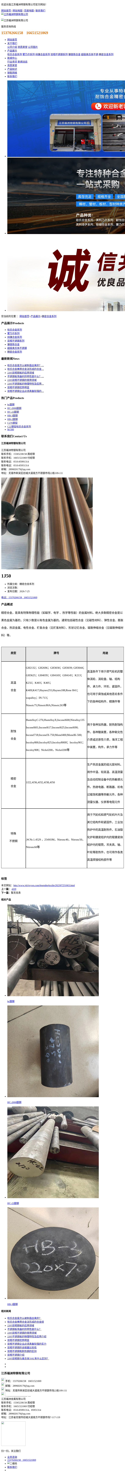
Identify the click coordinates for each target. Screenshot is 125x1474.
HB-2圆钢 (12, 419)
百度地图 (29, 10)
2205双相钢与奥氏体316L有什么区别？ (28, 1358)
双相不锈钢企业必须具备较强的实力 (26, 1344)
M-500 (10, 429)
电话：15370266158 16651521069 (19, 597)
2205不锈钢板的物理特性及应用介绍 (26, 1336)
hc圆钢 (10, 404)
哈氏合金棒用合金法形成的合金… (25, 369)
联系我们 (40, 10)
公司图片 (33, 47)
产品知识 (12, 69)
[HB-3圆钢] (53, 1298)
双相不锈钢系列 (59, 54)
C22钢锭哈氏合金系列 (19, 426)
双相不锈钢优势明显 (18, 387)
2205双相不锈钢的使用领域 (22, 380)
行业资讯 (12, 61)
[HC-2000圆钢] (53, 1096)
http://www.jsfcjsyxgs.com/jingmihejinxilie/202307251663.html (44, 885)
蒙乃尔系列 (29, 54)
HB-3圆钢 (12, 415)
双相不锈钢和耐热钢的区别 (22, 1351)
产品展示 (12, 50)
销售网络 (12, 72)
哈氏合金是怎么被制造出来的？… (25, 365)
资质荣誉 (22, 47)
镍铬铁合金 (74, 54)
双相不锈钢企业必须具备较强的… (25, 391)
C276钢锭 (12, 423)
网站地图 (17, 10)
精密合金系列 (106, 54)
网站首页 (6, 10)
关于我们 (12, 43)
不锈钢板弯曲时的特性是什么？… (25, 376)
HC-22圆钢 (13, 412)
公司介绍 (12, 47)
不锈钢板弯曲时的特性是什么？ (24, 1329)
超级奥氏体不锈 (89, 54)
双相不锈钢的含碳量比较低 (22, 1347)
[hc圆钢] (53, 995)
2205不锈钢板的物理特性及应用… (25, 383)
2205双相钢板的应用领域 (20, 372)
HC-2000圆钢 (14, 408)
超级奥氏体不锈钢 (17, 348)
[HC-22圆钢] (53, 1197)
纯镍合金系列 (42, 54)
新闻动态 (22, 61)
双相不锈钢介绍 (15, 1355)
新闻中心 (12, 58)
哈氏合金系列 (14, 54)
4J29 (14, 889)
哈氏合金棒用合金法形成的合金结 (25, 1322)
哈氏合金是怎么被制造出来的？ (24, 1318)
